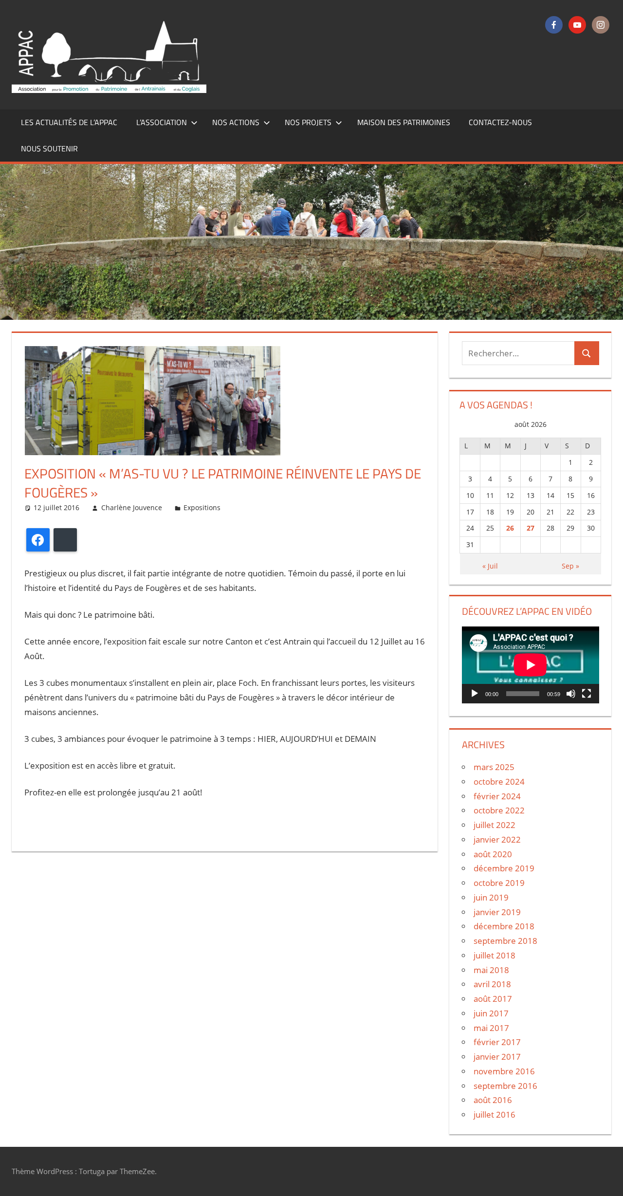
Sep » (570, 565)
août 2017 (493, 998)
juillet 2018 (494, 955)
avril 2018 (492, 984)
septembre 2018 (505, 940)
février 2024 (497, 796)
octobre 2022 (499, 810)
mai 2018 (491, 969)
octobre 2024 (499, 781)
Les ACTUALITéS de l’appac (69, 122)
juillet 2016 (494, 1114)
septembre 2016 (505, 1085)
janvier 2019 (497, 912)
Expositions (201, 507)
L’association (161, 122)
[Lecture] (474, 694)
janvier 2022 (497, 839)
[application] (530, 664)
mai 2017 (491, 1027)
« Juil (490, 565)
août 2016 (493, 1099)
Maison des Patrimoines (403, 122)
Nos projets (308, 122)
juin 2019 (491, 897)
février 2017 (497, 1042)
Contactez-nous (500, 122)
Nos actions (235, 122)
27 (530, 528)
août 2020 (493, 854)
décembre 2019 (504, 868)
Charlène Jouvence (131, 507)
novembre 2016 (504, 1071)
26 (510, 528)
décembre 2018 (504, 926)
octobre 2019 (499, 882)
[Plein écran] (586, 694)
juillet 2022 (494, 824)
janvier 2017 (497, 1056)
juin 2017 (491, 1013)
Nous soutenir (49, 148)
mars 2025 (494, 767)
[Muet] (571, 694)
